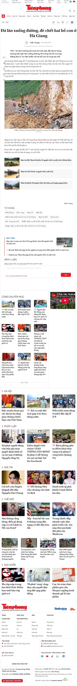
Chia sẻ (4, 63)
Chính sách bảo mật (20, 664)
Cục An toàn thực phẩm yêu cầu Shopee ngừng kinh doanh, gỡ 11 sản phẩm (63, 590)
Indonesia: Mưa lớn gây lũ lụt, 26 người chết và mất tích (32, 255)
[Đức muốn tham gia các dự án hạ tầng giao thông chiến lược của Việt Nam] (24, 328)
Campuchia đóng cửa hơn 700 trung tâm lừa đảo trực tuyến (48, 553)
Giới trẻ (49, 16)
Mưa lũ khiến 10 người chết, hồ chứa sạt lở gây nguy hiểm (44, 183)
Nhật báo (20, 615)
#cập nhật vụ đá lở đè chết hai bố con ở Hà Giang (25, 226)
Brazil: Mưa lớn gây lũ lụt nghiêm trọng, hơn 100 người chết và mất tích (39, 250)
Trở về (4, 80)
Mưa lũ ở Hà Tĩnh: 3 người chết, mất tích (37, 171)
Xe (17, 629)
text (58, 22)
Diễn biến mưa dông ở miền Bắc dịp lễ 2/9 (24, 311)
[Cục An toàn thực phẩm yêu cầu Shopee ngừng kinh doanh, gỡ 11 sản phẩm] (63, 575)
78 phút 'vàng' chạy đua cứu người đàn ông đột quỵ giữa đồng (37, 589)
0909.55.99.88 (48, 643)
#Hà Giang (9, 212)
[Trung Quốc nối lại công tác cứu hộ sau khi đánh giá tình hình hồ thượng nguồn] (10, 543)
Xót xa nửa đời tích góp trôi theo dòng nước (8, 313)
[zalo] (58, 656)
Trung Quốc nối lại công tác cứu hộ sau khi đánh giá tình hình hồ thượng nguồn (10, 554)
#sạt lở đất (43, 217)
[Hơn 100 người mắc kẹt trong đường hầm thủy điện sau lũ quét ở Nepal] (67, 543)
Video (4, 615)
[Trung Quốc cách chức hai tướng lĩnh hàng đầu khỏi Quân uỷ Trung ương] (29, 543)
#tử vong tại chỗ (12, 221)
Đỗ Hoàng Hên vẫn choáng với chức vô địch (38, 489)
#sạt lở (30, 212)
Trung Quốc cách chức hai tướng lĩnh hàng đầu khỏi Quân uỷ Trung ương (29, 554)
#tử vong (20, 212)
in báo (63, 22)
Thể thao (64, 16)
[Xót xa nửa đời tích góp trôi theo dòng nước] (8, 304)
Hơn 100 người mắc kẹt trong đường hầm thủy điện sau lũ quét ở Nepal (66, 554)
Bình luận (4, 74)
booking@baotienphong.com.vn (53, 646)
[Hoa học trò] (72, 609)
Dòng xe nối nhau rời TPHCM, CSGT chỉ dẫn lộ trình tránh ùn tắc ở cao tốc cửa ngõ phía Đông (40, 342)
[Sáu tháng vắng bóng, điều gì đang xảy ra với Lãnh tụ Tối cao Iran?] (13, 509)
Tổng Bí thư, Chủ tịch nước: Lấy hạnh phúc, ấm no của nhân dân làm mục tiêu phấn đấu (8, 370)
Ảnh (33, 615)
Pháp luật (57, 16)
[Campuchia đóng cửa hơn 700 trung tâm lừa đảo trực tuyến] (48, 543)
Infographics (22, 619)
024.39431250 (8, 646)
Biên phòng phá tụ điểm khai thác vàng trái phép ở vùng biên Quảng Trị (62, 452)
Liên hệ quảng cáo (48, 641)
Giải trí (8, 467)
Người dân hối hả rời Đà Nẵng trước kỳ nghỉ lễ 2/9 (24, 366)
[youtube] (74, 1)
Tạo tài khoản (21, 264)
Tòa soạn (5, 641)
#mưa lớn (55, 217)
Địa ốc (29, 16)
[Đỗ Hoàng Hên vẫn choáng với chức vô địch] (38, 477)
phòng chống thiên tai (40, 140)
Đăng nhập (8, 264)
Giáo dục (4, 632)
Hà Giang (58, 130)
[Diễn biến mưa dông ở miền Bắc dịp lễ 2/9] (24, 304)
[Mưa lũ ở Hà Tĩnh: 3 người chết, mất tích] (11, 173)
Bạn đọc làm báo (13, 681)
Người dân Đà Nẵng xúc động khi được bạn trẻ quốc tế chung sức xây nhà (40, 315)
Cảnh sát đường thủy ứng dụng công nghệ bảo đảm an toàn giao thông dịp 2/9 (40, 369)
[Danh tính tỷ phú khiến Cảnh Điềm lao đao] (63, 477)
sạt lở (34, 152)
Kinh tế (14, 16)
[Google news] (64, 656)
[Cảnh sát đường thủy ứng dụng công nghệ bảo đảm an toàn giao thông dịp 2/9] (40, 357)
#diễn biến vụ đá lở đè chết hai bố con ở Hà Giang (42, 221)
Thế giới (43, 16)
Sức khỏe (36, 16)
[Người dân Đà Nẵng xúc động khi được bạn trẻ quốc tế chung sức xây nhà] (40, 304)
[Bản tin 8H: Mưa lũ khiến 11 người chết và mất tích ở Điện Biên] (11, 162)
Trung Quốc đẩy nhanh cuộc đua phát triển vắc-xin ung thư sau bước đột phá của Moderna (62, 526)
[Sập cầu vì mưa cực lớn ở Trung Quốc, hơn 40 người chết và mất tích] (65, 242)
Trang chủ (3, 16)
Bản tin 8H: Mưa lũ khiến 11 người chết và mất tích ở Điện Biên (46, 160)
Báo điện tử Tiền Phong (38, 8)
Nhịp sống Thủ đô (37, 636)
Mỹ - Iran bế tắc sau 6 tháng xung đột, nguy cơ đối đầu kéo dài (38, 523)
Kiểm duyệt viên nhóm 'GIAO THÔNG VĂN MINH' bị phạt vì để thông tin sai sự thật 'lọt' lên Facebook (38, 453)
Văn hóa (34, 629)
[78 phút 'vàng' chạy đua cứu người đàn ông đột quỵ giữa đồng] (38, 575)
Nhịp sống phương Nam (54, 636)
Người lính (72, 16)
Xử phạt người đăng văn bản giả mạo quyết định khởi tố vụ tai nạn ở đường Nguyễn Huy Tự (13, 452)
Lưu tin (4, 69)
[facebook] (70, 1)
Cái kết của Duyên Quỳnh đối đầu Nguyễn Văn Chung (12, 489)
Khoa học (20, 632)
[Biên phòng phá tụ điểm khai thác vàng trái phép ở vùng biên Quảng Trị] (63, 436)
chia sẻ (54, 22)
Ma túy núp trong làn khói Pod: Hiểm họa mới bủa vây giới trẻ (8, 338)
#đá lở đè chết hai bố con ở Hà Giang (20, 217)
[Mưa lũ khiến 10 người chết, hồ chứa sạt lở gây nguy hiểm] (11, 184)
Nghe (4, 58)
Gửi (66, 275)
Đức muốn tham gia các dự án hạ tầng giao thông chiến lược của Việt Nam (24, 340)
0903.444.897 (8, 655)
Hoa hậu (34, 632)
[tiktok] (53, 656)
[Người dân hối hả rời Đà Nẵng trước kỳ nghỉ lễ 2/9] (24, 357)
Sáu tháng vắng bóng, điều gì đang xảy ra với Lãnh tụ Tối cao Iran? (12, 523)
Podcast (50, 615)
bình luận (67, 22)
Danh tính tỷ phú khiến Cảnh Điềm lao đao (62, 489)
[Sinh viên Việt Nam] (61, 609)
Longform (6, 619)
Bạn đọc (49, 632)
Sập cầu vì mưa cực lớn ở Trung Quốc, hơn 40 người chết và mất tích (29, 242)
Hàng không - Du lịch (8, 636)
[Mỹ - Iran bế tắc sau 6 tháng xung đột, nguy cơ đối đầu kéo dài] (38, 509)
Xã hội (9, 16)
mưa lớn (63, 149)
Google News (72, 22)
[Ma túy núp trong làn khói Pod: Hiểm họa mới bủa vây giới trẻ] (8, 328)
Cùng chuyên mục (13, 296)
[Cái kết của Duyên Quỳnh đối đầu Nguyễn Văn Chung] (13, 477)
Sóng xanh (22, 16)
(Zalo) (55, 643)
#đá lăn (39, 212)
